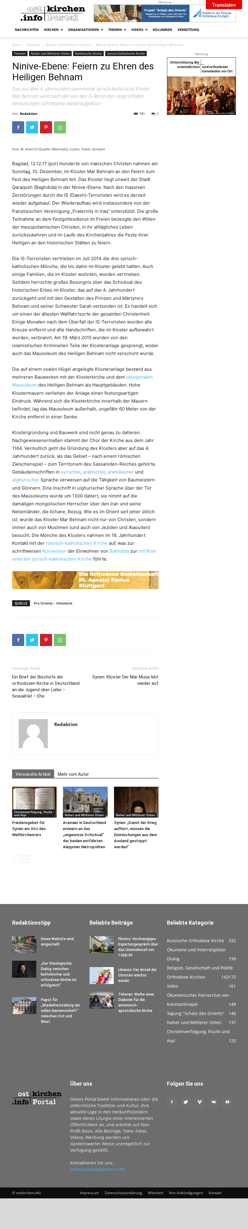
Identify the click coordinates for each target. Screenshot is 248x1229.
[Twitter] (32, 127)
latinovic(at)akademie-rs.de (97, 1169)
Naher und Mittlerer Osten (68, 44)
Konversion (54, 551)
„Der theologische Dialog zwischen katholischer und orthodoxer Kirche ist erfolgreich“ (59, 974)
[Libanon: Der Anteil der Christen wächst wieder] (102, 975)
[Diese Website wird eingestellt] (24, 944)
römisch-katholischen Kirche (77, 543)
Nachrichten (27, 29)
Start (16, 44)
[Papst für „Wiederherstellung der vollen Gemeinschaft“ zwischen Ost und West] (24, 1005)
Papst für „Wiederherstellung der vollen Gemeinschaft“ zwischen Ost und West (60, 1011)
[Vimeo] (199, 1102)
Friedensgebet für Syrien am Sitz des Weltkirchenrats (29, 828)
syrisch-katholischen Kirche (62, 559)
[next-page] (25, 859)
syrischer (70, 472)
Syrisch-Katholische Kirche (126, 53)
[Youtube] (227, 1102)
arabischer (94, 472)
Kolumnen (162, 29)
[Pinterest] (46, 127)
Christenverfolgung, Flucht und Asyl (33, 813)
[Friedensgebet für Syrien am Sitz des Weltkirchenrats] (34, 802)
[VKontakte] (213, 1102)
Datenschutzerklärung (123, 1192)
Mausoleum (24, 385)
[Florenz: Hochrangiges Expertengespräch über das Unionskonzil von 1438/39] (102, 944)
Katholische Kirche (88, 53)
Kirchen (51, 29)
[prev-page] (16, 859)
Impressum (89, 1192)
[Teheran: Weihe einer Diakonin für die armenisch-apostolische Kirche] (102, 1000)
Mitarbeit (155, 1192)
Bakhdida (119, 551)
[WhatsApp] (60, 127)
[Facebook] (18, 127)
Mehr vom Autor (73, 774)
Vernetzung (188, 29)
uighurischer (25, 480)
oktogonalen (139, 377)
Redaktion (28, 113)
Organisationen (83, 29)
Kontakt (215, 1192)
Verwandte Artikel (33, 774)
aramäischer (121, 472)
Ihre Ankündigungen (186, 1192)
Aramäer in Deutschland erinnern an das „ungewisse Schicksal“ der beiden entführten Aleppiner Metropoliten (84, 834)
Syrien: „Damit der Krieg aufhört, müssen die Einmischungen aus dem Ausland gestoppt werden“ (135, 834)
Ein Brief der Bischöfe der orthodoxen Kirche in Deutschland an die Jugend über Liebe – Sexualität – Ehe (46, 686)
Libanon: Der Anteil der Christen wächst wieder (137, 975)
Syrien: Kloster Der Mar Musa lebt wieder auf (125, 680)
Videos (137, 29)
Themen (115, 29)
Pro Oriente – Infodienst (53, 603)
